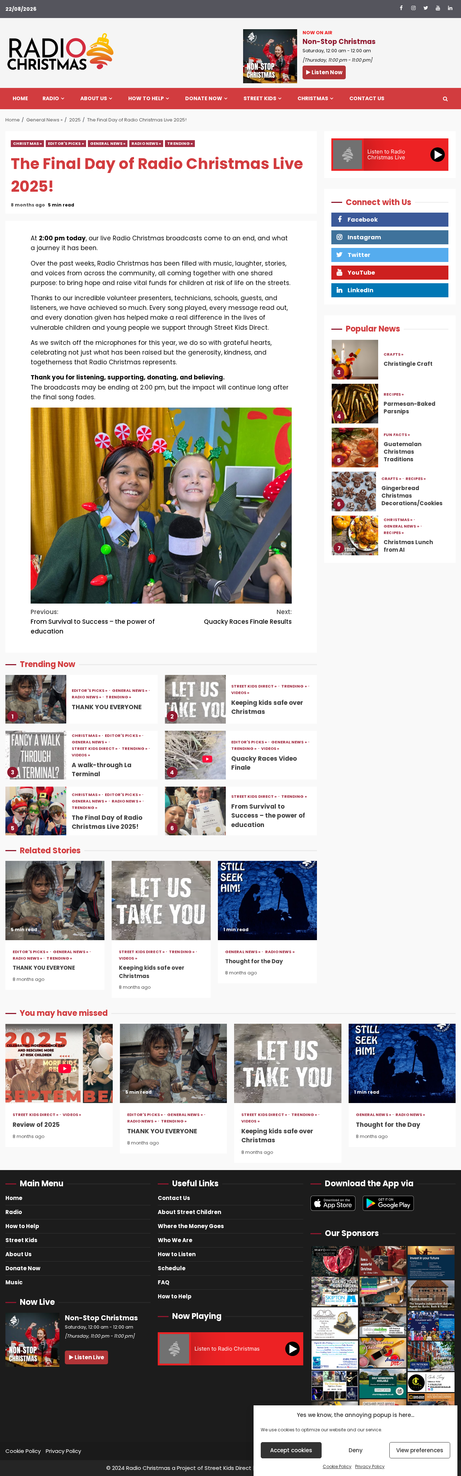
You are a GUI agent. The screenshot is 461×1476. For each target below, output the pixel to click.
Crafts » (393, 354)
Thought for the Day (267, 900)
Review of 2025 (59, 1063)
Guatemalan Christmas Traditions (355, 447)
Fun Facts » (397, 435)
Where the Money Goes (191, 1226)
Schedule (171, 1268)
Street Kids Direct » (254, 686)
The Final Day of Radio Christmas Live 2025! (35, 811)
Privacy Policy (370, 1466)
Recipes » (394, 394)
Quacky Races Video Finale (195, 755)
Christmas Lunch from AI (355, 535)
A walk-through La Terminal (35, 755)
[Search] (445, 99)
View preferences (419, 1450)
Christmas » (27, 143)
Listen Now (326, 72)
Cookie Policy (337, 1466)
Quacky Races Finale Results (248, 617)
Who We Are (175, 1240)
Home (20, 98)
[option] (389, 361)
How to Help (146, 98)
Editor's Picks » (66, 143)
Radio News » (146, 143)
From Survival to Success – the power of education (93, 622)
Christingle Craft (355, 359)
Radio (50, 98)
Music (14, 1282)
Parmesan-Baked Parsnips (355, 403)
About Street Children (189, 1212)
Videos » (240, 693)
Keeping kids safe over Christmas (195, 699)
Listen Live (88, 1357)
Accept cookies (291, 1450)
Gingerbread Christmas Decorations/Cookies (354, 491)
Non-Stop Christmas (339, 41)
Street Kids (259, 98)
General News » (107, 143)
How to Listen (177, 1254)
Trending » (180, 143)
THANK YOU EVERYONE (35, 699)
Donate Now (203, 98)
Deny (356, 1450)
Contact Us (366, 98)
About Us (93, 98)
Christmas (312, 98)
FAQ (163, 1282)
